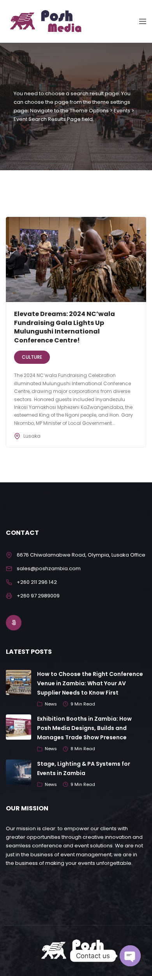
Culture (32, 357)
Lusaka (32, 436)
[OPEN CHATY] (130, 955)
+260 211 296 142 (37, 582)
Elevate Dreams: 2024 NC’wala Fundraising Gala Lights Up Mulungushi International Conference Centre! (64, 326)
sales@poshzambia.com (49, 568)
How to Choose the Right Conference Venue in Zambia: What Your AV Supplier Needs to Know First (90, 683)
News (51, 704)
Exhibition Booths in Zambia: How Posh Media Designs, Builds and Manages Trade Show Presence (84, 728)
